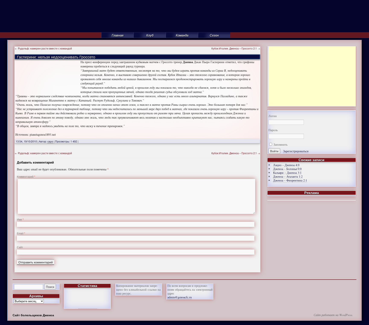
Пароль (273, 130)
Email (21, 233)
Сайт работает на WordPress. (333, 315)
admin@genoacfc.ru (179, 297)
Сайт (20, 247)
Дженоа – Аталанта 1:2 (288, 176)
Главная (117, 35)
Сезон (214, 35)
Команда (182, 35)
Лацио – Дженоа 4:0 (286, 165)
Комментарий (26, 176)
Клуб (149, 35)
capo (50, 141)
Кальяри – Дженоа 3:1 (287, 173)
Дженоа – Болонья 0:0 (287, 169)
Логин (272, 116)
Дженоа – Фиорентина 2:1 (290, 180)
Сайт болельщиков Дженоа (33, 315)
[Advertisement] (312, 76)
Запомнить (280, 144)
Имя (20, 219)
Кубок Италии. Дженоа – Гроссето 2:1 (235, 48)
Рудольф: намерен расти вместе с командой (43, 48)
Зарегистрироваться (295, 151)
